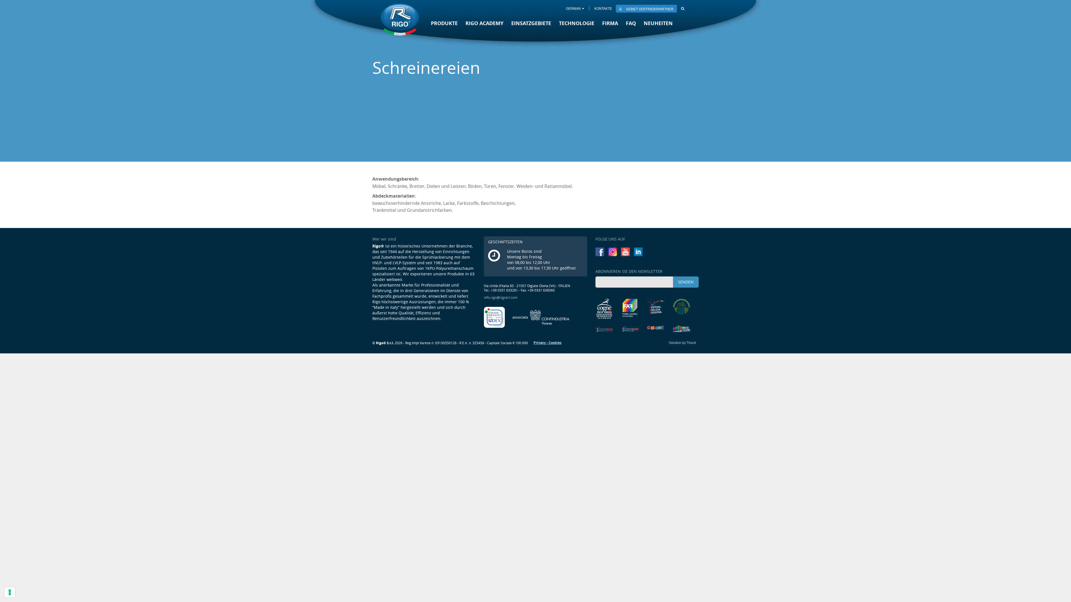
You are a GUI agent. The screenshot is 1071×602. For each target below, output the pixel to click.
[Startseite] (400, 20)
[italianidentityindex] (495, 317)
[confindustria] (541, 317)
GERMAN (573, 9)
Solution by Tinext (682, 343)
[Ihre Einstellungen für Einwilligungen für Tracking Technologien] (9, 592)
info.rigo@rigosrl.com (500, 297)
